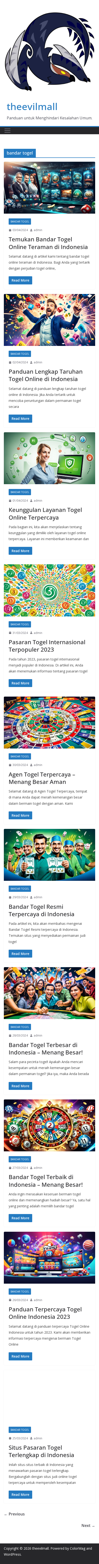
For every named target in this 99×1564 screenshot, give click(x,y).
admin (38, 230)
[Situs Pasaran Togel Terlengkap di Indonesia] (49, 1396)
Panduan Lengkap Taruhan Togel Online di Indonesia (46, 375)
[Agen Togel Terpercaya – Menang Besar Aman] (49, 723)
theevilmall (32, 106)
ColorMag (77, 1548)
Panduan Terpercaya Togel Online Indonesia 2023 (45, 1312)
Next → (88, 1525)
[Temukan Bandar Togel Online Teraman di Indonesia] (49, 188)
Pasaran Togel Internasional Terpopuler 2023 (47, 645)
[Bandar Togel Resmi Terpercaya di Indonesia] (49, 855)
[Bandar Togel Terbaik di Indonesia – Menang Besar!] (49, 1125)
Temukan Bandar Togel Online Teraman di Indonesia (48, 242)
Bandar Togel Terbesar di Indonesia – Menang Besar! (46, 1048)
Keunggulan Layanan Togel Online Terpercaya (45, 513)
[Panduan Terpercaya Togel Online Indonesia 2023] (49, 1258)
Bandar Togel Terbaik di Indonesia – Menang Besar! (46, 1180)
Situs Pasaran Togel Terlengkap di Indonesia (41, 1451)
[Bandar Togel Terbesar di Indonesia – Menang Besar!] (49, 993)
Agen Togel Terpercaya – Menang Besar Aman (42, 778)
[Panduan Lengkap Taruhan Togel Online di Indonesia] (49, 320)
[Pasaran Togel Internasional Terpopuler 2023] (49, 590)
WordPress (12, 1554)
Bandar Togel (20, 221)
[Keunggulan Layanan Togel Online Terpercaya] (49, 458)
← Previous (14, 1514)
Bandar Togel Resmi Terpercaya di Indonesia (41, 910)
